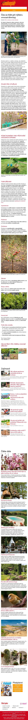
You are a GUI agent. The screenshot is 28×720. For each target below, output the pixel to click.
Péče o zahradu (8, 19)
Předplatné (16, 706)
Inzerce (14, 707)
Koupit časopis (17, 689)
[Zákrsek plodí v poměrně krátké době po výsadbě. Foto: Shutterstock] (14, 357)
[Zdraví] (23, 703)
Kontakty (21, 707)
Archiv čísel (18, 691)
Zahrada (16, 19)
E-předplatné (6, 707)
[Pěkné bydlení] (4, 703)
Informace (5, 709)
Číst (18, 687)
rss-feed (12, 19)
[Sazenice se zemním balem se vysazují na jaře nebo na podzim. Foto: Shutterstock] (14, 351)
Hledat (14, 10)
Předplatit (17, 685)
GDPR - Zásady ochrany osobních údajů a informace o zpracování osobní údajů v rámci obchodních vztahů (14, 718)
